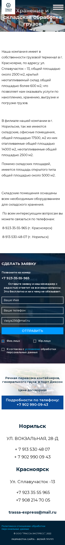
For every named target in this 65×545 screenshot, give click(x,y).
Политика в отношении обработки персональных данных (23, 527)
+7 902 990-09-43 (32, 405)
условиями (32, 349)
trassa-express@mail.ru (32, 512)
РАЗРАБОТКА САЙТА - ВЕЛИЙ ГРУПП (33, 539)
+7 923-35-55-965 (15, 278)
